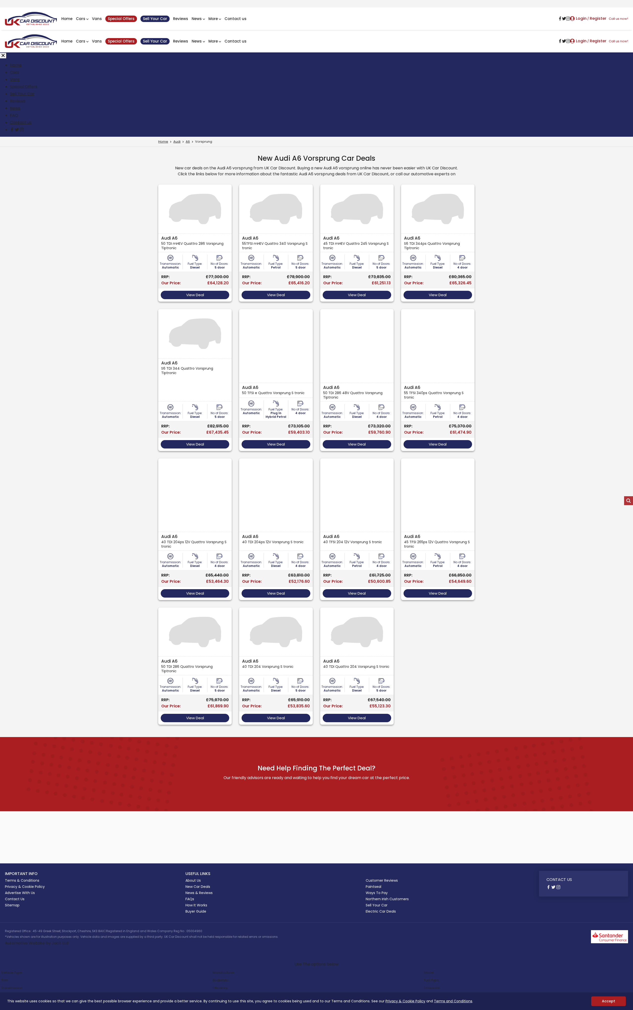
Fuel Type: (432, 980)
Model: (429, 972)
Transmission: (12, 988)
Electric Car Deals (381, 911)
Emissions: (432, 988)
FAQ (14, 115)
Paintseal (373, 886)
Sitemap (12, 905)
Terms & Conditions (22, 880)
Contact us (236, 18)
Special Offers (121, 18)
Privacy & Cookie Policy (405, 1001)
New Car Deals (197, 886)
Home (66, 18)
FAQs (189, 899)
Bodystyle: (221, 980)
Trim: (5, 980)
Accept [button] (608, 1001)
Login (581, 18)
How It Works (196, 905)
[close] (3, 55)
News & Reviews (199, 892)
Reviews (180, 18)
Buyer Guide (195, 911)
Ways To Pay (377, 892)
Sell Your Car (155, 18)
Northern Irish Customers (387, 899)
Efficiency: (220, 988)
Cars (80, 18)
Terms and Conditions (453, 1001)
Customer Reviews (382, 880)
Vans (97, 18)
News (197, 18)
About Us (193, 880)
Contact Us (14, 899)
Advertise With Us (20, 892)
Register (598, 18)
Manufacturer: (224, 972)
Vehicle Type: (12, 972)
